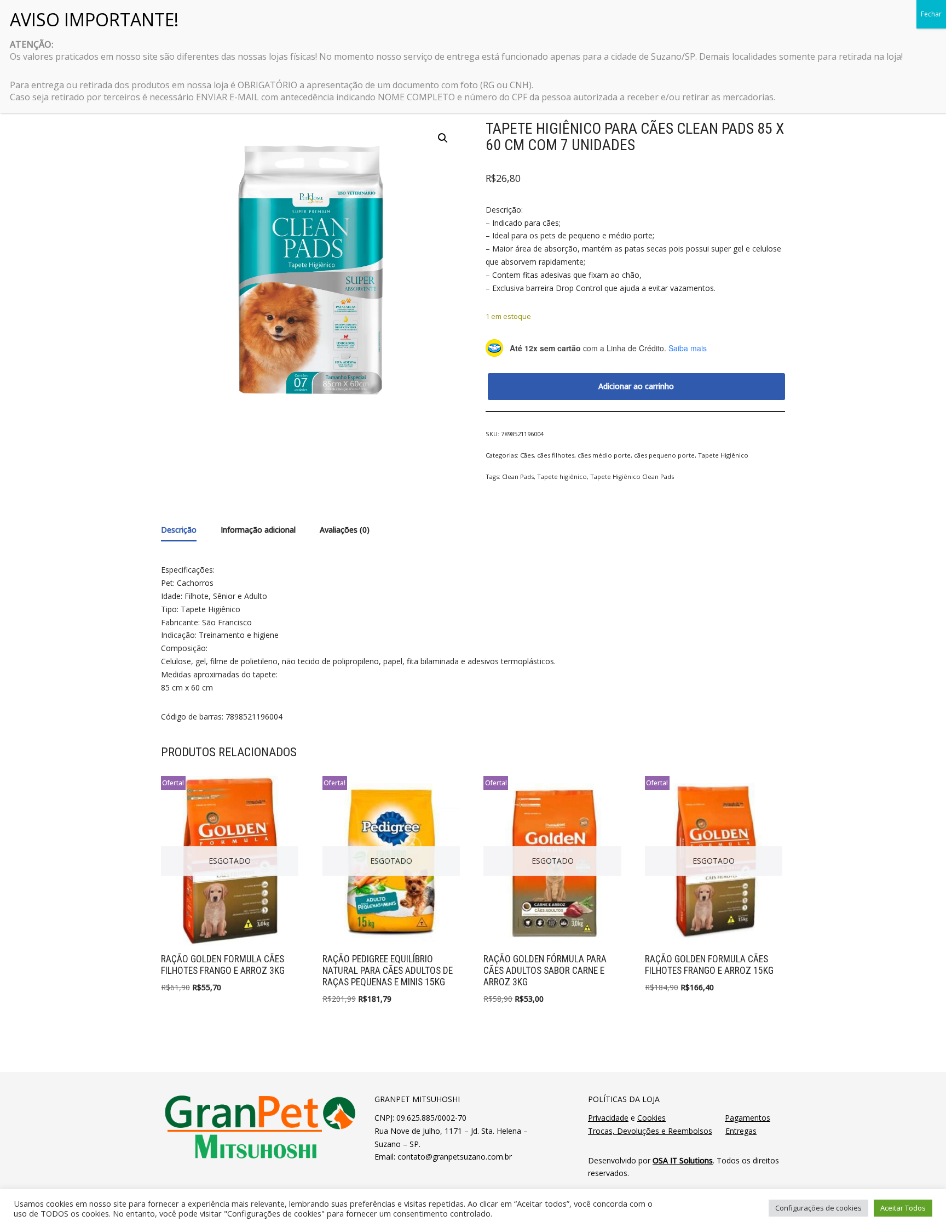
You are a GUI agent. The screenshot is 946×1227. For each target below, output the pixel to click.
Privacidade (608, 1117)
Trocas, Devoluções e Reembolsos (650, 1131)
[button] (443, 138)
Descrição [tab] (179, 529)
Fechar (931, 14)
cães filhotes (555, 455)
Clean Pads (518, 476)
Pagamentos (747, 1117)
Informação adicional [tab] (258, 529)
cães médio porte (604, 455)
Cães (527, 455)
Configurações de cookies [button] (818, 1208)
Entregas (741, 1131)
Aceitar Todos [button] (903, 1208)
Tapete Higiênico (723, 455)
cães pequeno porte (664, 455)
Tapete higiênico (562, 476)
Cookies (651, 1117)
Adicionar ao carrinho (636, 386)
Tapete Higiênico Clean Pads (632, 476)
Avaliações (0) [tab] (345, 529)
